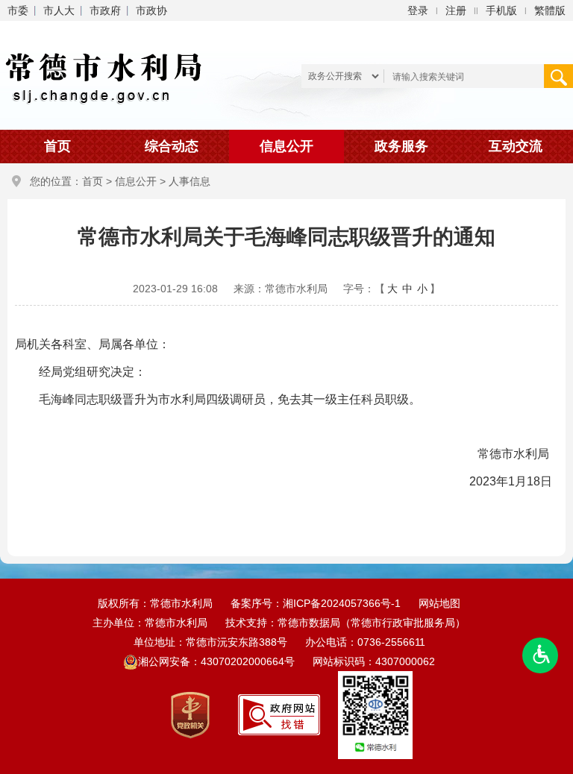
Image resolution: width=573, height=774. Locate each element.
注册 (455, 10)
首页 (57, 146)
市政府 (105, 10)
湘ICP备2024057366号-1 (342, 603)
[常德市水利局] (106, 75)
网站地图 (439, 603)
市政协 (151, 10)
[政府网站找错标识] (279, 714)
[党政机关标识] (190, 714)
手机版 (501, 10)
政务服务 (401, 146)
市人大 (59, 10)
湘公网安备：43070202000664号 (218, 661)
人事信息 (189, 181)
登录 (417, 10)
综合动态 (171, 146)
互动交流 (515, 146)
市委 (17, 10)
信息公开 (286, 146)
